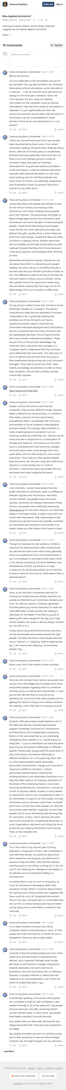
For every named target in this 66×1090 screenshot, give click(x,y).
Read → (6, 34)
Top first (58, 45)
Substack (17, 1083)
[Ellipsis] (62, 71)
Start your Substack (24, 1075)
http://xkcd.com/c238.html (23, 390)
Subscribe (48, 4)
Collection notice (53, 1068)
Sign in (59, 4)
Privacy (31, 1068)
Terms (40, 1068)
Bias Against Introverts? (16, 16)
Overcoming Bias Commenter (25, 71)
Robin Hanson (9, 20)
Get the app (48, 1075)
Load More (9, 1051)
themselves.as (16, 509)
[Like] (34, 20)
